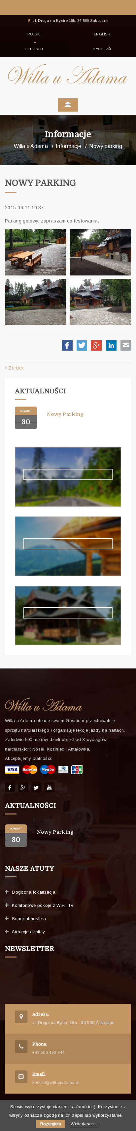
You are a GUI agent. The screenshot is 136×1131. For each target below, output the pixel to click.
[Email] (21, 1076)
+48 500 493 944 (48, 1052)
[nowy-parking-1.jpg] (35, 252)
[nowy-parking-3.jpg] (35, 302)
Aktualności (40, 391)
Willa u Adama (31, 146)
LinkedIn (111, 345)
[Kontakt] (21, 1016)
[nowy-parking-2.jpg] (100, 252)
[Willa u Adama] (68, 73)
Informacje (68, 134)
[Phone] (21, 1046)
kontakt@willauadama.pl (55, 1082)
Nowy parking (65, 414)
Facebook (67, 345)
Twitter (82, 345)
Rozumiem (50, 1123)
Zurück (16, 367)
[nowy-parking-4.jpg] (100, 302)
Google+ (96, 345)
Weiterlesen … (85, 1123)
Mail (125, 345)
